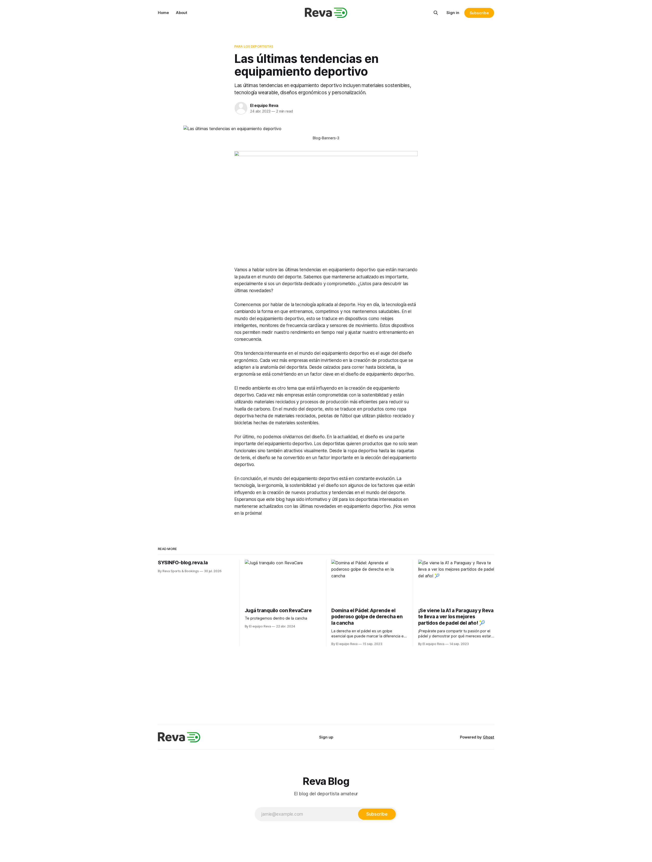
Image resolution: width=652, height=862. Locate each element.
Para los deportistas (254, 46)
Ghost (488, 737)
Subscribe (479, 12)
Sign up (326, 737)
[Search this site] (436, 13)
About (181, 12)
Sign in (452, 12)
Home (163, 12)
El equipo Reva (264, 105)
